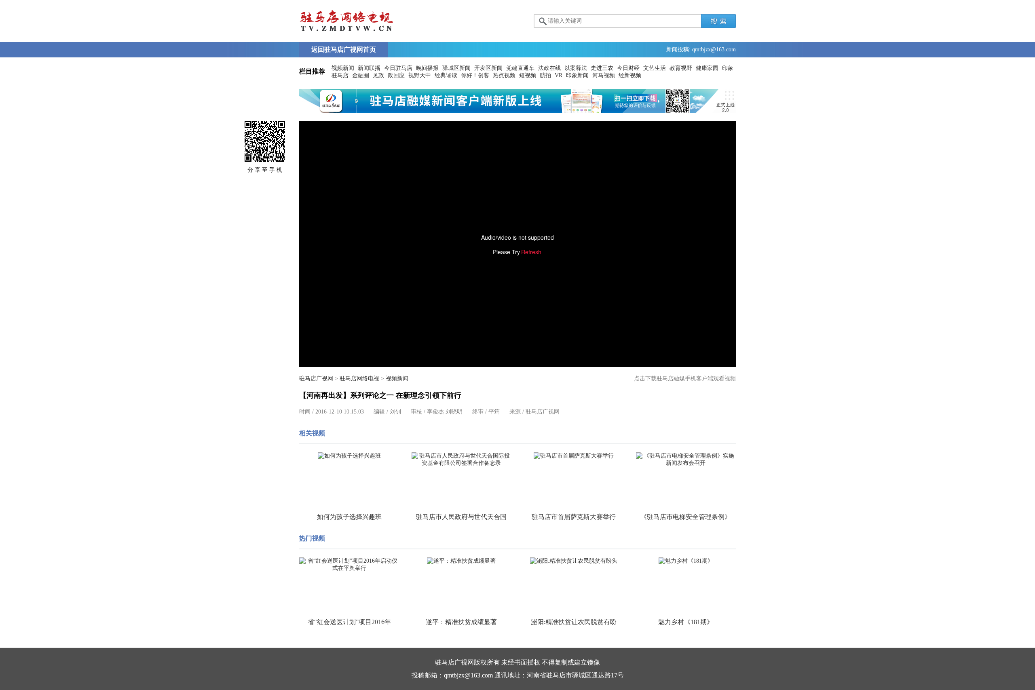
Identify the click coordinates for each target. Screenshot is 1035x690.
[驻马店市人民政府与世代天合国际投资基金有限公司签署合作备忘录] (462, 459)
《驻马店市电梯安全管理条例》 (685, 516)
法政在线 (549, 68)
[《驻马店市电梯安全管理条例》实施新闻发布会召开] (686, 459)
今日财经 (628, 68)
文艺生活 (654, 68)
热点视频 (504, 75)
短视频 (527, 75)
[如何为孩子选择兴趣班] (349, 456)
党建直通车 (520, 68)
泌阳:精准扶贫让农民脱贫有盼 (574, 621)
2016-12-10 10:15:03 (339, 412)
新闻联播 (369, 68)
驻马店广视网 (316, 379)
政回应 (396, 75)
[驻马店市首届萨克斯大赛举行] (574, 456)
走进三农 (602, 68)
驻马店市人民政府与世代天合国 (461, 516)
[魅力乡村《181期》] (686, 561)
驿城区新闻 (456, 68)
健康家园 (707, 68)
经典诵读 (446, 75)
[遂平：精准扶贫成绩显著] (462, 561)
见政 (378, 75)
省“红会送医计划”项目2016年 (349, 621)
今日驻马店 (398, 68)
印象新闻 (577, 75)
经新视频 (630, 75)
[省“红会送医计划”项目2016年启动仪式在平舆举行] (349, 564)
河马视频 (603, 75)
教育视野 (681, 68)
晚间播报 (427, 68)
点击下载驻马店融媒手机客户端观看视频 (685, 379)
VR (558, 75)
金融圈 (360, 75)
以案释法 (575, 68)
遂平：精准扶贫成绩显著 (461, 621)
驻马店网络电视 (359, 379)
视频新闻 (343, 68)
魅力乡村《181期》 (685, 621)
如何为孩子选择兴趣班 (349, 516)
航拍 (545, 75)
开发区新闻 (488, 68)
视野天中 (419, 75)
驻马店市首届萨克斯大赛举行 (574, 516)
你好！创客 (475, 75)
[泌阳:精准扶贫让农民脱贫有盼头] (574, 561)
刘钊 (395, 412)
